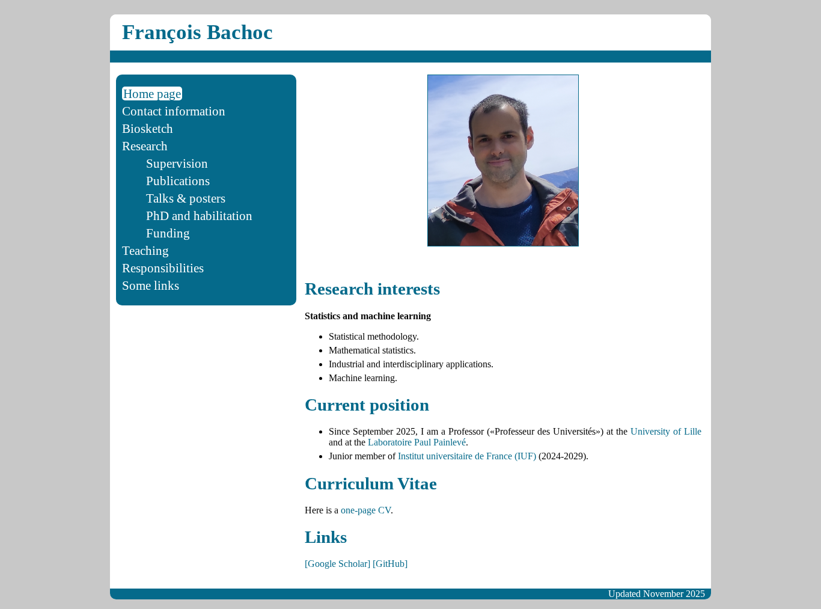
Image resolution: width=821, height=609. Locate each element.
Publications (178, 181)
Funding (168, 233)
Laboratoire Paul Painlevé (417, 442)
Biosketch (147, 128)
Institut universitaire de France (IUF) (467, 456)
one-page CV (366, 510)
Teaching (145, 250)
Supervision (177, 163)
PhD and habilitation (199, 215)
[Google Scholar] (337, 564)
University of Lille (665, 431)
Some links (150, 285)
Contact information (173, 111)
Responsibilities (163, 268)
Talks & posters (185, 198)
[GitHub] (390, 564)
